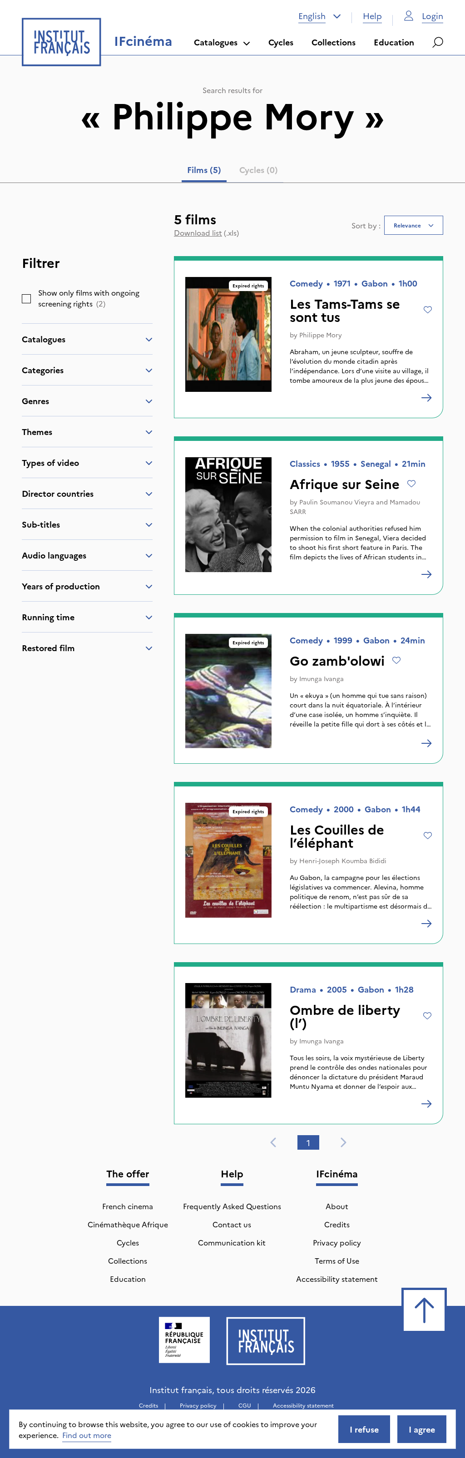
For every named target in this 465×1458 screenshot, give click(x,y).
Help (372, 15)
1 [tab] (308, 1142)
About (337, 1206)
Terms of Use (337, 1260)
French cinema (127, 1206)
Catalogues (215, 42)
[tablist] (232, 172)
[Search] (437, 42)
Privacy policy (337, 1242)
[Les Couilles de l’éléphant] (426, 923)
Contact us (232, 1224)
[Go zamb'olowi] (426, 743)
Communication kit (232, 1242)
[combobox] (319, 16)
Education (394, 42)
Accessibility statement (337, 1279)
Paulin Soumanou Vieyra (336, 501)
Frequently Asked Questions (232, 1206)
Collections (334, 42)
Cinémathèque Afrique (128, 1224)
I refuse (364, 1429)
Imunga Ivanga (321, 678)
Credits (337, 1224)
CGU (244, 1405)
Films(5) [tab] (204, 169)
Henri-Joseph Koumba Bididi (342, 860)
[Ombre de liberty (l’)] (426, 1103)
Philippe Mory (320, 334)
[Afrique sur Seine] (426, 574)
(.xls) (206, 232)
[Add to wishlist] (428, 309)
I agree (422, 1429)
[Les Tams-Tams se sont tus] (426, 397)
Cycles (280, 42)
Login (432, 15)
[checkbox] (26, 298)
